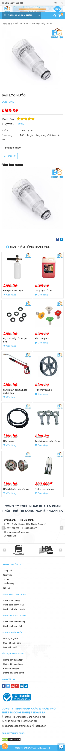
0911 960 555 (17, 3)
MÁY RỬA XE (21, 23)
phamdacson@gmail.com (18, 531)
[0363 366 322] (5, 746)
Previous (3, 528)
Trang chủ (7, 23)
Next (61, 528)
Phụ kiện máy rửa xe (42, 23)
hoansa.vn (11, 535)
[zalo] (61, 747)
